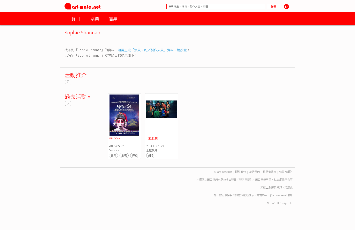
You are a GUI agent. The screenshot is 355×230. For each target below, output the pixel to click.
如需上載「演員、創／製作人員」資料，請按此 (152, 49)
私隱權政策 (269, 172)
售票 (113, 18)
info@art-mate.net (276, 195)
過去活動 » (77, 96)
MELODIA (114, 138)
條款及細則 (286, 172)
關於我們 (240, 172)
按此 (290, 187)
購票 (94, 18)
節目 (76, 18)
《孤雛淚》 (153, 138)
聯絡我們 (254, 172)
